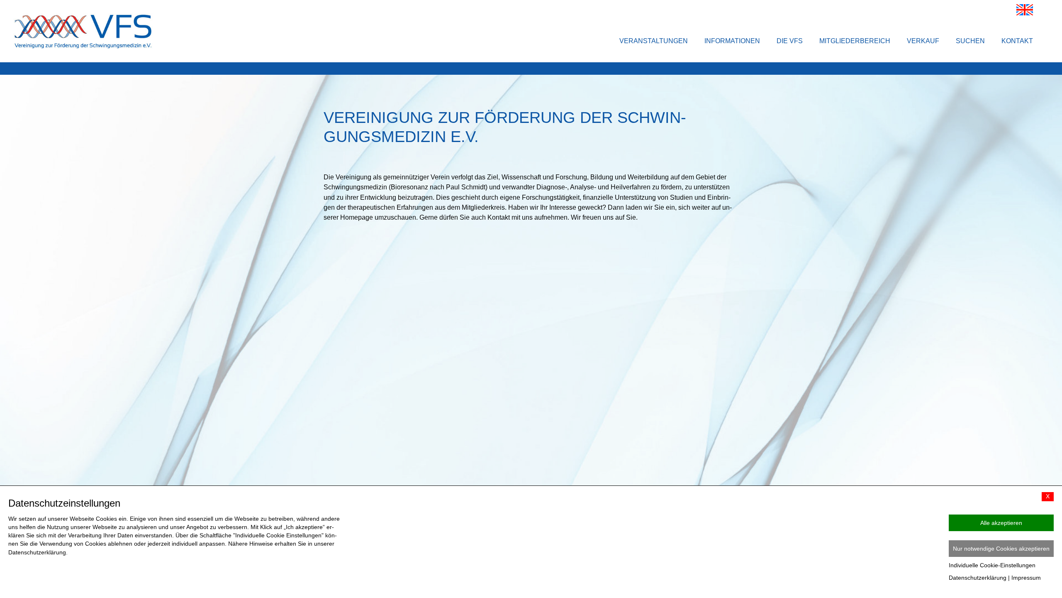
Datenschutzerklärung (977, 577)
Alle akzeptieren (1001, 523)
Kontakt (1017, 40)
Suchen (970, 40)
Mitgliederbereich (854, 40)
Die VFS (790, 40)
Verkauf (923, 40)
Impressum (1026, 577)
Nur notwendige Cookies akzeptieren (1001, 548)
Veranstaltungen (653, 40)
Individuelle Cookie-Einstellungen (992, 565)
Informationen (732, 40)
